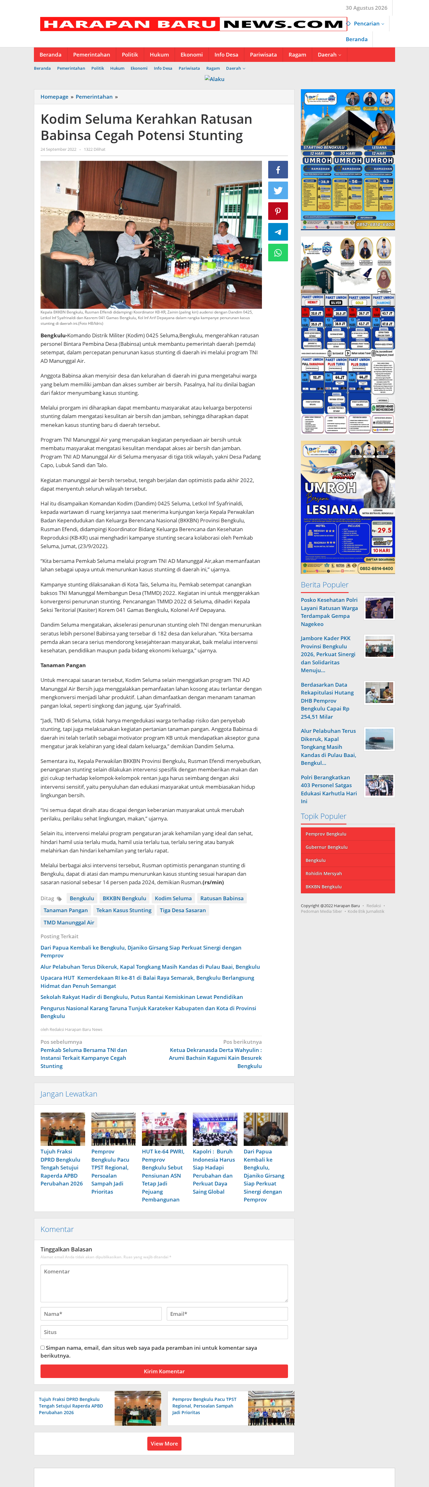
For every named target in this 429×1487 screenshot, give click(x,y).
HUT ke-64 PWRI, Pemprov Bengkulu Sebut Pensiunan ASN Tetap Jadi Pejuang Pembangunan (163, 1175)
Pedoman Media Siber (321, 911)
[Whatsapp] (278, 252)
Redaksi (374, 905)
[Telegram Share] (278, 232)
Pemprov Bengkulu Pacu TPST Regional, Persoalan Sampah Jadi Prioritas (204, 1405)
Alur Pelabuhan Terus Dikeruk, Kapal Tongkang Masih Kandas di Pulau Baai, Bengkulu (150, 966)
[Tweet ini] (278, 190)
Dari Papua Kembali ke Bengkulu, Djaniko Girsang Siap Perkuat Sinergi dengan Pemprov (264, 1175)
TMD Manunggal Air (69, 922)
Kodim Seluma (173, 898)
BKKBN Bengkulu (124, 898)
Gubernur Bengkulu (327, 847)
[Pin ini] (278, 211)
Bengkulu (82, 898)
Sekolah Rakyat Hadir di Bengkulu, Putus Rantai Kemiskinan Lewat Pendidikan (142, 996)
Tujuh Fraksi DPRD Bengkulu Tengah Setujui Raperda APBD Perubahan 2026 (62, 1167)
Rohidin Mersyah (324, 873)
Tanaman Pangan (66, 910)
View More (164, 1443)
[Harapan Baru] (190, 23)
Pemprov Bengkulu (326, 833)
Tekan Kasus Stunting (123, 910)
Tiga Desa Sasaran (183, 910)
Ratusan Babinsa (222, 898)
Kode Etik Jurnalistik (366, 911)
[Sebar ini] (278, 169)
